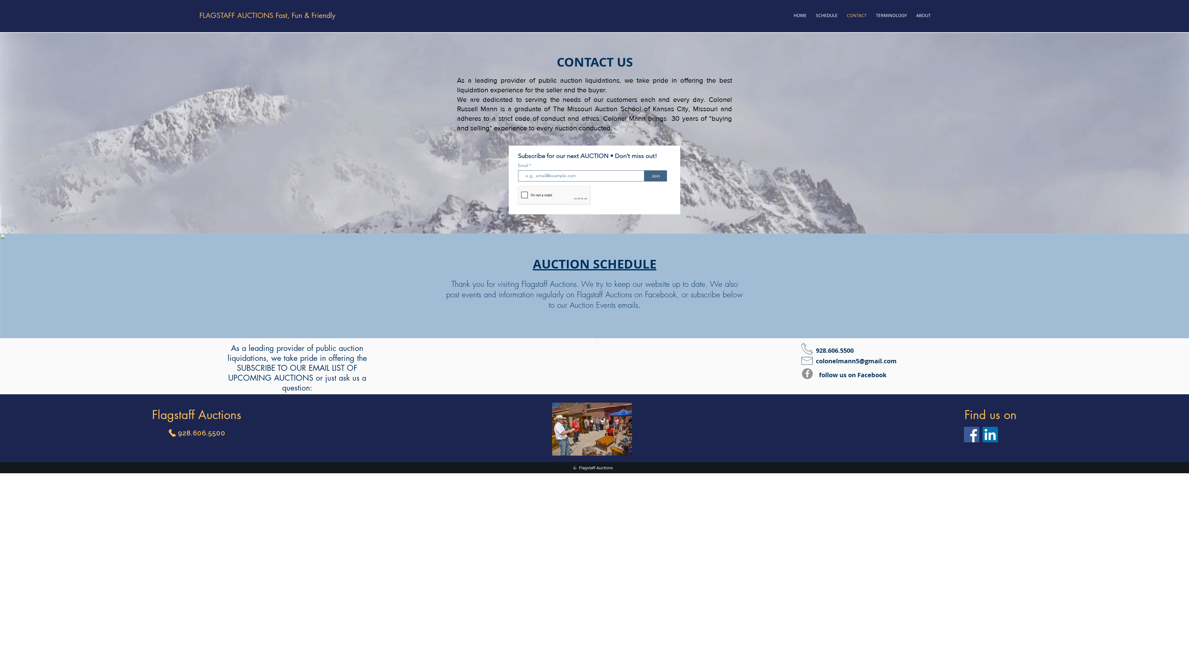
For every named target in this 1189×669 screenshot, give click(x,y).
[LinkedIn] (990, 434)
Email (523, 165)
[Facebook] (807, 373)
